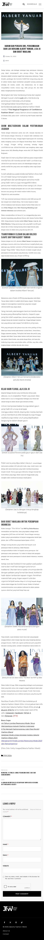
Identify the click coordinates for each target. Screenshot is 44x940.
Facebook (19, 713)
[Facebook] (4, 922)
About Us (6, 931)
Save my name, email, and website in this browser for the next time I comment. (22, 877)
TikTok (26, 713)
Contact (6, 934)
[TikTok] (21, 922)
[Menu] (40, 4)
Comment (7, 816)
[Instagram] (16, 922)
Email (5, 855)
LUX (21, 98)
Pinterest (8, 716)
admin (7, 60)
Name (5, 844)
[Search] (23, 4)
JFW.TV (11, 710)
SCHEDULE (32, 4)
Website (6, 866)
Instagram (10, 713)
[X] (10, 922)
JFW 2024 (7, 756)
